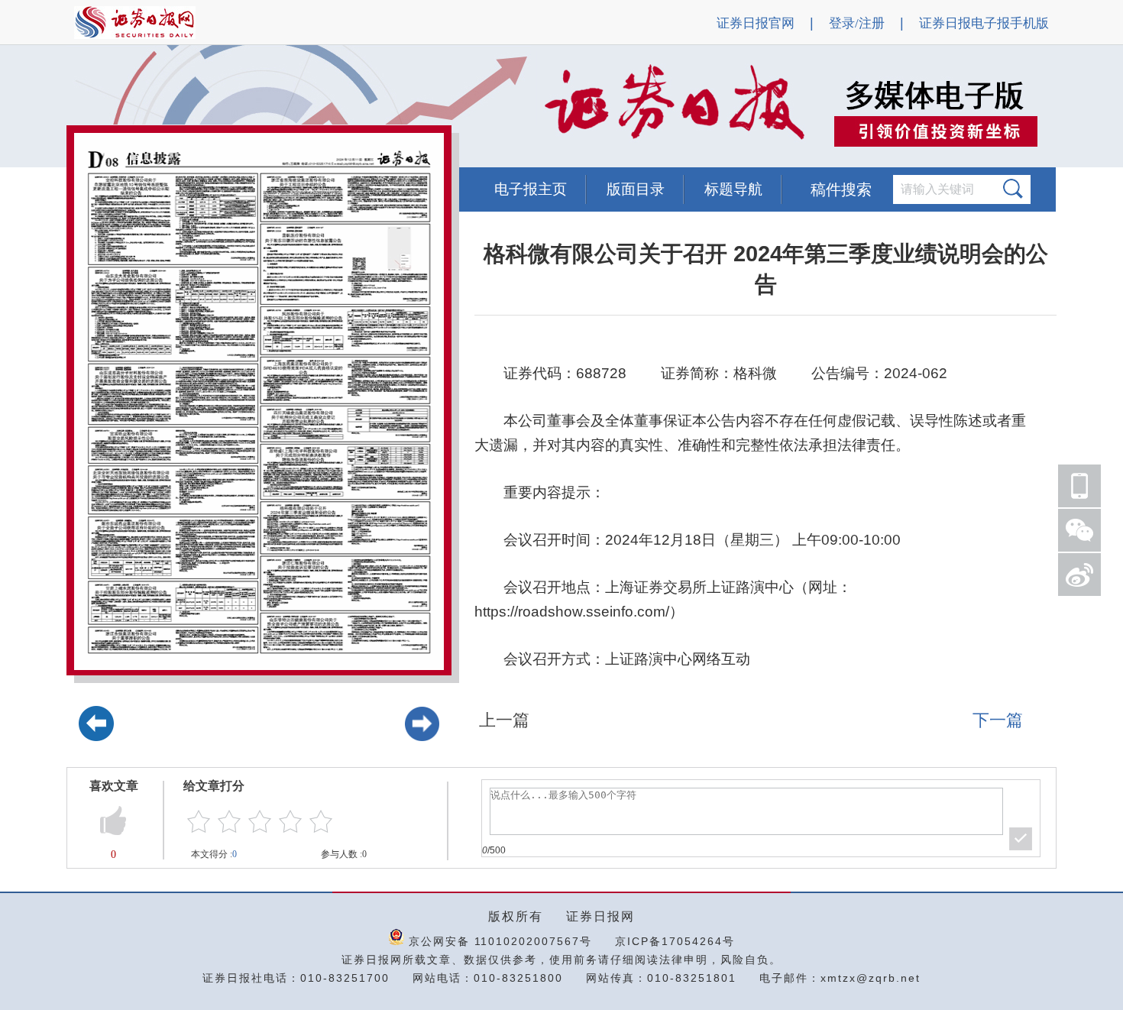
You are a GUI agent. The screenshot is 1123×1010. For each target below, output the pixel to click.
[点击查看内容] (258, 107)
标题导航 (733, 189)
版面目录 (636, 189)
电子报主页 (530, 189)
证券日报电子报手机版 (984, 23)
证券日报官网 (756, 23)
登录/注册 (857, 23)
